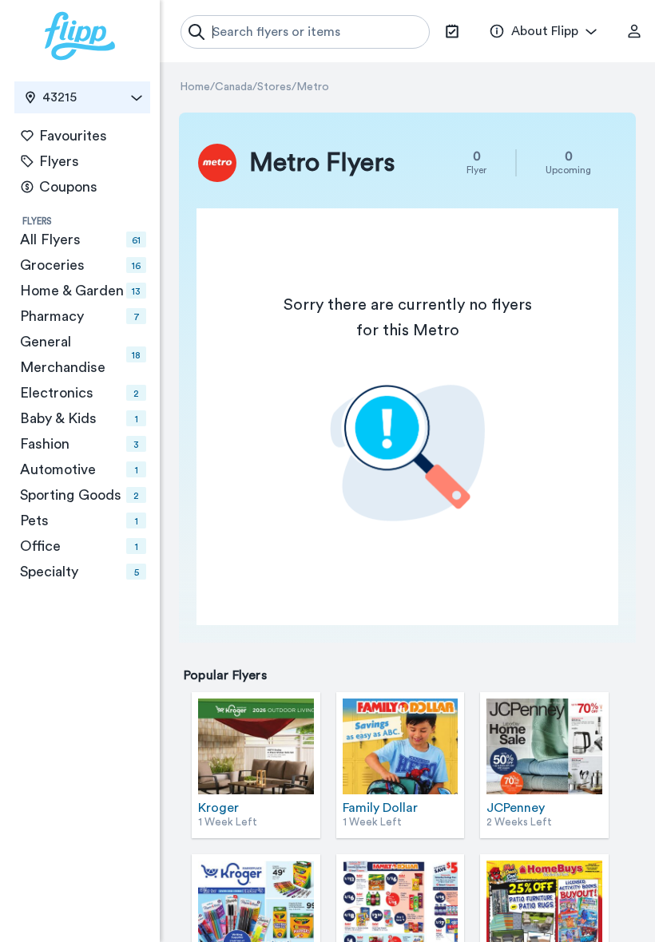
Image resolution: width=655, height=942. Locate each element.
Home (195, 87)
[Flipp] (80, 36)
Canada (233, 87)
